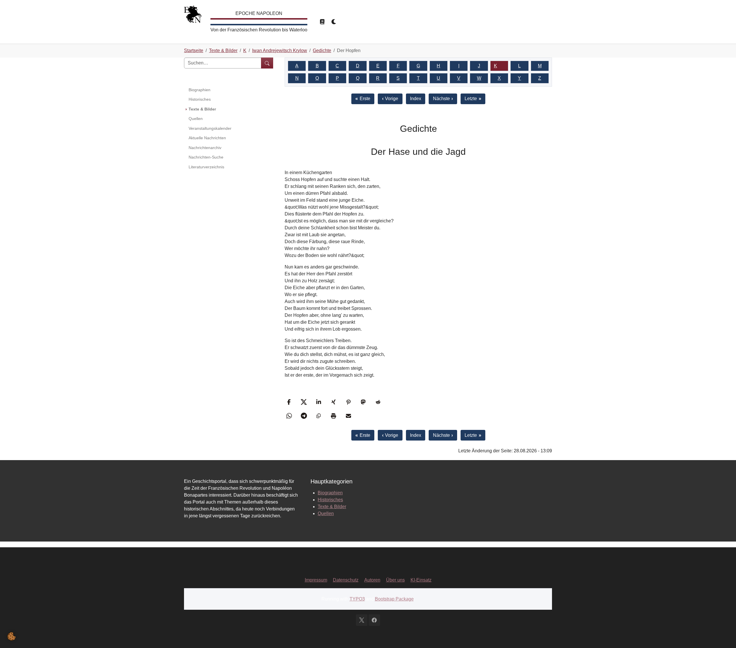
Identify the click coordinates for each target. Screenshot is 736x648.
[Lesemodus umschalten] (322, 22)
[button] (290, 402)
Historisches (330, 499)
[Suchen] (267, 63)
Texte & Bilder (332, 506)
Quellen (326, 513)
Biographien (330, 492)
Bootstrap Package (394, 598)
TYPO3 (357, 598)
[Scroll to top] (723, 635)
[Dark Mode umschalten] (334, 22)
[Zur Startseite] (192, 15)
